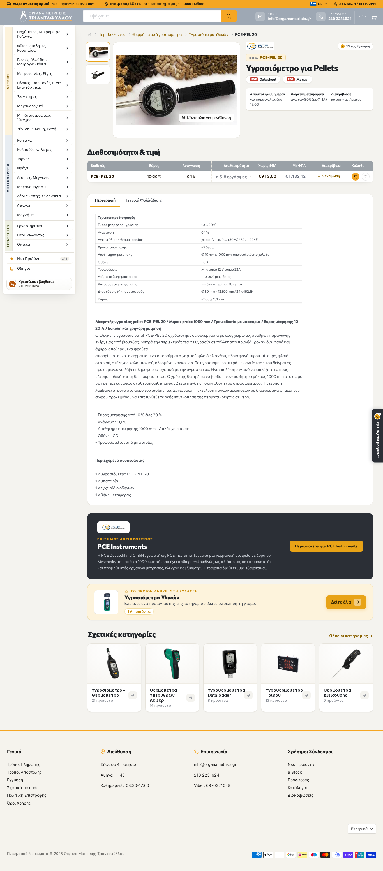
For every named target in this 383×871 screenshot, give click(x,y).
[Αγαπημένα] (362, 18)
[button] (98, 52)
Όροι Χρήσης (19, 803)
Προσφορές (298, 779)
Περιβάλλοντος (112, 34)
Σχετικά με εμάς (23, 787)
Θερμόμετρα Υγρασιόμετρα (157, 34)
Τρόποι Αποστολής (24, 772)
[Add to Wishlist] (366, 177)
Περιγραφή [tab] (105, 200)
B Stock (295, 772)
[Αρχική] (89, 34)
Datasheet (263, 79)
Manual (298, 79)
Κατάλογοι (297, 787)
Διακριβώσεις (300, 795)
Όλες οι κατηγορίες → (351, 636)
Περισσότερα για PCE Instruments (326, 546)
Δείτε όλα (341, 602)
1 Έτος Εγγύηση (356, 46)
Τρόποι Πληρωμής (23, 764)
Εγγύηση (15, 779)
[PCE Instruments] (260, 46)
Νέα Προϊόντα (301, 764)
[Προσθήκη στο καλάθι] (355, 176)
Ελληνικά (359, 828)
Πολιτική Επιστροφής (27, 795)
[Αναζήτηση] (229, 16)
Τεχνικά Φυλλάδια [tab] (143, 200)
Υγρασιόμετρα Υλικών (208, 34)
